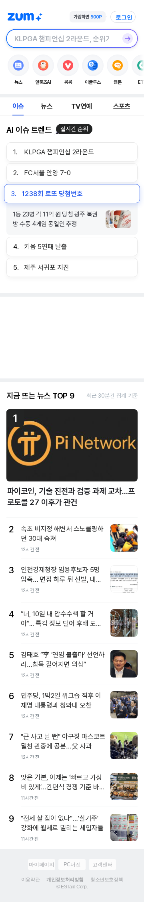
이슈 (18, 106)
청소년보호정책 (106, 879)
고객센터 (102, 865)
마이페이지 (41, 865)
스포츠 (121, 106)
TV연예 (81, 106)
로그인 (124, 17)
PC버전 (72, 865)
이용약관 (30, 879)
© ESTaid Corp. (72, 887)
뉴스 (46, 106)
